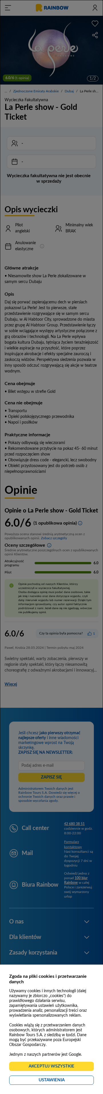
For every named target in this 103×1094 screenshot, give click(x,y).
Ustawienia (62, 1081)
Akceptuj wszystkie (54, 1067)
